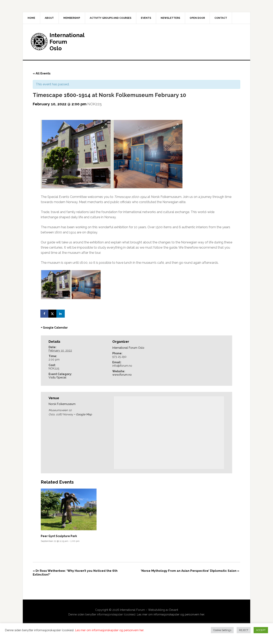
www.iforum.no (122, 374)
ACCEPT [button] (261, 630)
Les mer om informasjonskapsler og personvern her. (171, 614)
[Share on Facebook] (45, 314)
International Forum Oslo (128, 347)
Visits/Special (57, 377)
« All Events (42, 73)
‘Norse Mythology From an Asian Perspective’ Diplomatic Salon (190, 571)
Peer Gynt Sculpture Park (59, 536)
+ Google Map (83, 414)
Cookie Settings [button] (222, 630)
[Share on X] (53, 314)
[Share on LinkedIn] (61, 314)
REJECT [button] (243, 630)
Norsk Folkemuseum (62, 404)
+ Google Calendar (54, 327)
